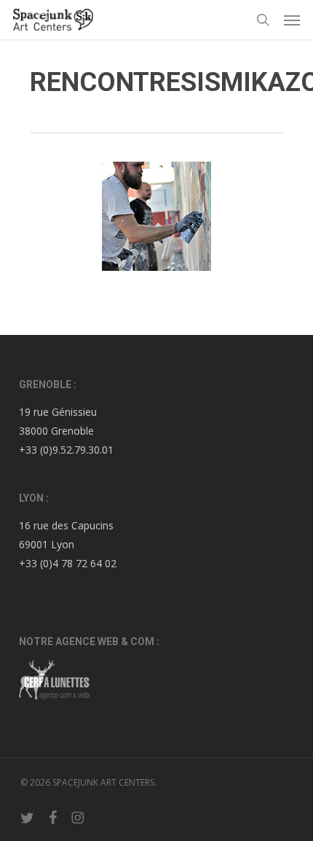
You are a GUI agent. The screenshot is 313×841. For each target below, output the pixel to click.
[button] (292, 19)
